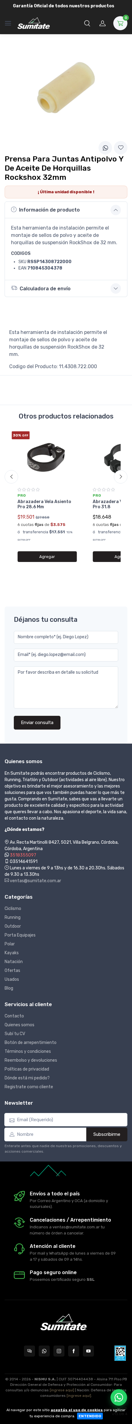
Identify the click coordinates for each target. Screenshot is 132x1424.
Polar (10, 944)
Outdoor (13, 926)
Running (13, 917)
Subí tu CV (15, 1033)
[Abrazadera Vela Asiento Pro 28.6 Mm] (47, 457)
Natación (14, 961)
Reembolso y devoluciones (31, 1060)
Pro (21, 495)
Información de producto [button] (49, 210)
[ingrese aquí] (62, 1390)
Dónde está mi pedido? (27, 1078)
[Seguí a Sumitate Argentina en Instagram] (58, 1351)
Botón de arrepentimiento (30, 1042)
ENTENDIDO (90, 1416)
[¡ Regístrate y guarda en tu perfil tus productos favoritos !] (120, 147)
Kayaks (12, 952)
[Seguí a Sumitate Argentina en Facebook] (73, 1351)
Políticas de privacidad (27, 1069)
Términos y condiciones (28, 1051)
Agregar (47, 556)
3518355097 (23, 855)
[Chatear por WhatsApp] (119, 1397)
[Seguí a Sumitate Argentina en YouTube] (88, 1351)
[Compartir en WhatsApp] (105, 147)
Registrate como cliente (29, 1086)
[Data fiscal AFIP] (120, 1353)
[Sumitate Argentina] (33, 23)
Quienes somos (19, 1024)
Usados (12, 979)
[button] (87, 23)
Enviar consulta (37, 722)
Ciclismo (13, 908)
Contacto (14, 1016)
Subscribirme (106, 1134)
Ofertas (12, 970)
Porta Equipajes (20, 935)
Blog (9, 988)
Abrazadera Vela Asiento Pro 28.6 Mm (44, 504)
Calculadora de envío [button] (45, 289)
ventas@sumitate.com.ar (35, 880)
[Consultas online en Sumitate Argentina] (29, 1351)
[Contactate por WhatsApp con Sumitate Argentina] (44, 1351)
